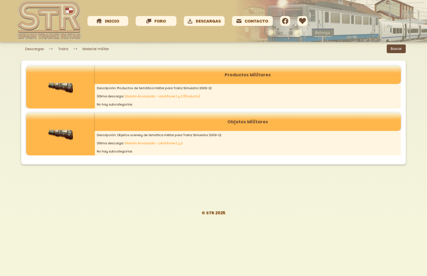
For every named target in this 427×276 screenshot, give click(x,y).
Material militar (96, 48)
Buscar (396, 48)
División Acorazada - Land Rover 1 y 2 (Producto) (162, 96)
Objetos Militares (247, 122)
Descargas (34, 48)
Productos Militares (248, 75)
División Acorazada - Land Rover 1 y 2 (154, 143)
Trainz (63, 48)
